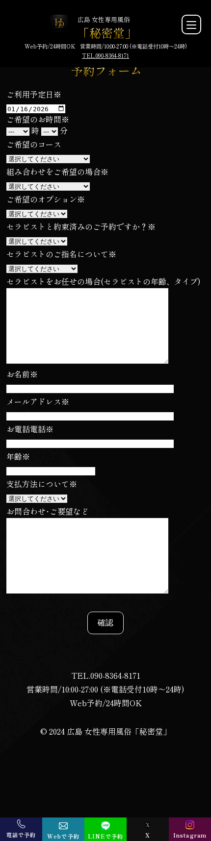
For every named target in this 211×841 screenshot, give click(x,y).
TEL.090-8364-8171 (105, 55)
